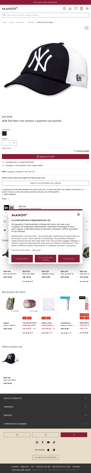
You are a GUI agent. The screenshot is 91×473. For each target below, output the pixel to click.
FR (46, 435)
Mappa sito (24, 467)
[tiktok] (54, 442)
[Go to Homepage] (10, 8)
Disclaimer (76, 467)
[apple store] (48, 449)
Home (4, 22)
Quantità (4, 138)
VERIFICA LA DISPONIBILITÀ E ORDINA (45, 183)
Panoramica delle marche (21, 470)
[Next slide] (80, 265)
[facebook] (42, 442)
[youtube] (48, 442)
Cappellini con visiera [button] (45, 22)
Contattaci (15, 467)
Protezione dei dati (43, 467)
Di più (4, 199)
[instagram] (37, 442)
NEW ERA (22, 206)
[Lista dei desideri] (86, 28)
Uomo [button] (11, 22)
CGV (32, 467)
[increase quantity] (14, 142)
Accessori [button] (20, 22)
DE (17, 435)
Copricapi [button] (30, 22)
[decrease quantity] (4, 142)
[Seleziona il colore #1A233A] (4, 133)
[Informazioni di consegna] (88, 162)
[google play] (54, 449)
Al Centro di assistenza (45, 457)
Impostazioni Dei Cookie (61, 467)
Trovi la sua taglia (82, 151)
